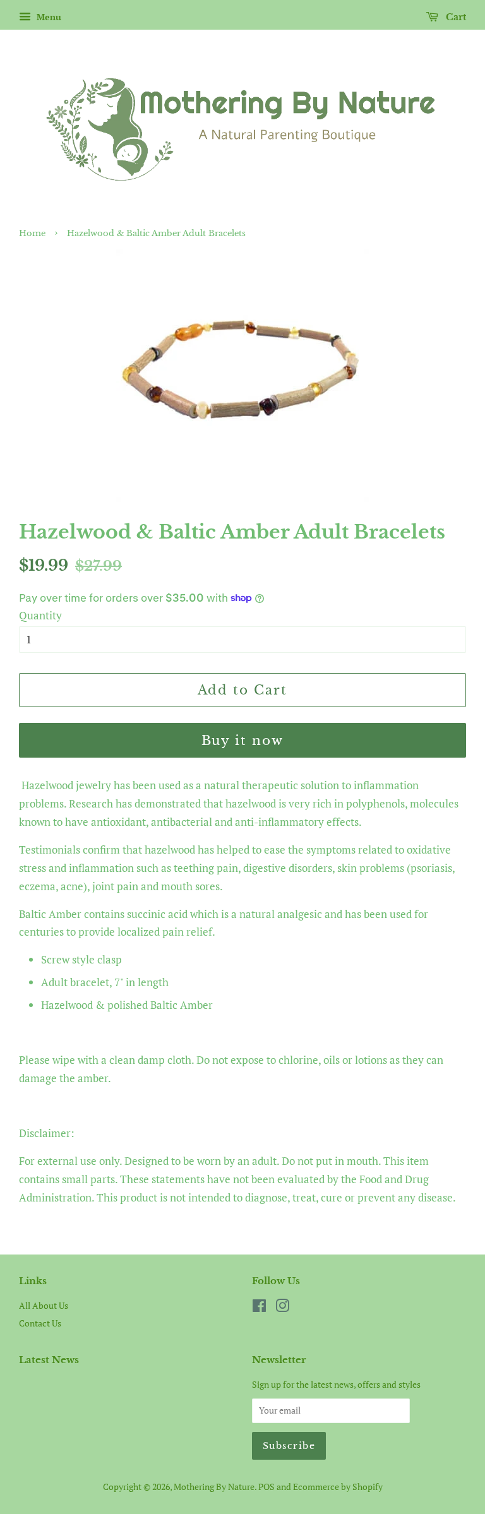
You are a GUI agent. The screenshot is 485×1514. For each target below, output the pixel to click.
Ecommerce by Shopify (338, 1487)
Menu (47, 17)
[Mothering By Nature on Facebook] (259, 1308)
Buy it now (242, 740)
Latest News (49, 1360)
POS (266, 1487)
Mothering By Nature (214, 1487)
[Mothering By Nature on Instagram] (282, 1308)
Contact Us (40, 1323)
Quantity (40, 615)
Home (32, 233)
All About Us (43, 1305)
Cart (454, 17)
